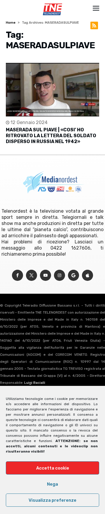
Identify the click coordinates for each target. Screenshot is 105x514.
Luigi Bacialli (34, 383)
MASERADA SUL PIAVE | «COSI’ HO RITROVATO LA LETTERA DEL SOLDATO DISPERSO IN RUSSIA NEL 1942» (51, 135)
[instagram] (59, 275)
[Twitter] (31, 275)
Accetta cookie (52, 468)
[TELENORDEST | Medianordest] (52, 3)
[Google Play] (73, 275)
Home (10, 23)
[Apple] (87, 275)
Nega (52, 484)
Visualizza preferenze (52, 500)
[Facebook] (17, 275)
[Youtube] (45, 275)
